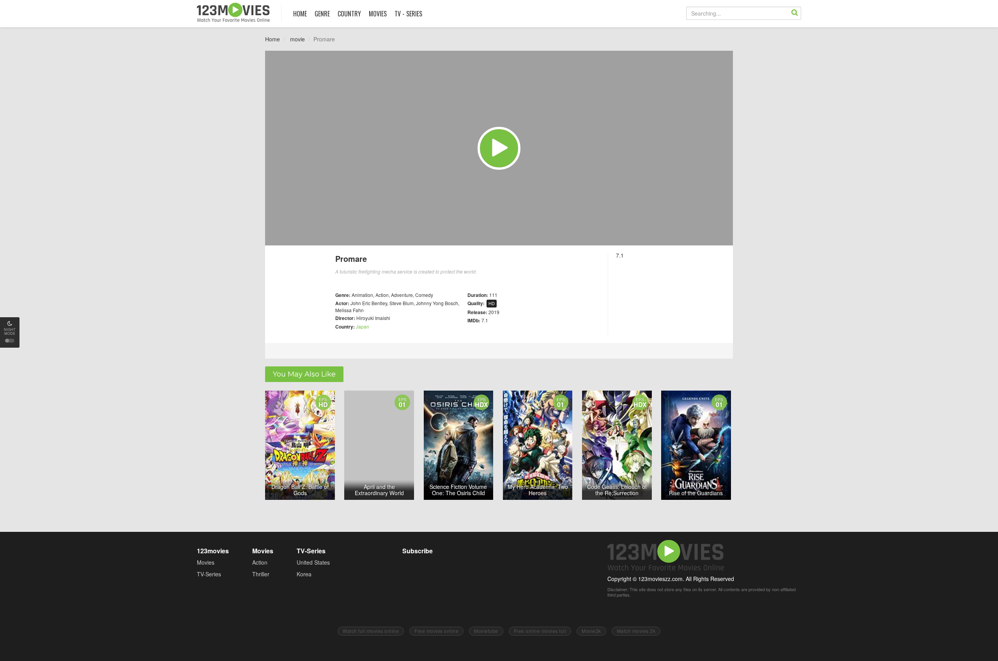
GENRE (322, 13)
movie (297, 39)
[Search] (794, 13)
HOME (300, 13)
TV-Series (209, 574)
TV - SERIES (408, 13)
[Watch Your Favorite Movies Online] (233, 12)
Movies (205, 562)
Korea (304, 574)
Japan (362, 326)
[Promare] (499, 148)
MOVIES (378, 13)
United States (313, 562)
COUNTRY (349, 13)
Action (259, 562)
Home (272, 39)
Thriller (260, 574)
